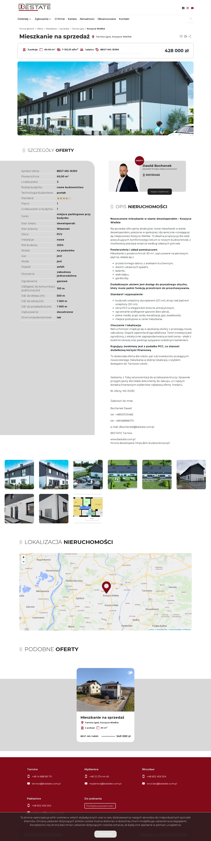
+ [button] (24, 557)
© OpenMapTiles (161, 629)
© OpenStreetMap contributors (179, 629)
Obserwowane (106, 19)
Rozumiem (105, 833)
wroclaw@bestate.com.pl (162, 783)
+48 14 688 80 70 (42, 776)
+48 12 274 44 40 (99, 776)
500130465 (153, 174)
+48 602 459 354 (156, 776)
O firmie (60, 19)
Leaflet (150, 629)
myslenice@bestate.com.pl (105, 783)
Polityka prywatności (100, 805)
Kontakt (124, 19)
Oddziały (23, 19)
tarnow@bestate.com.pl (46, 783)
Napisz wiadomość (160, 192)
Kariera (72, 19)
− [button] (24, 562)
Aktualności (87, 19)
